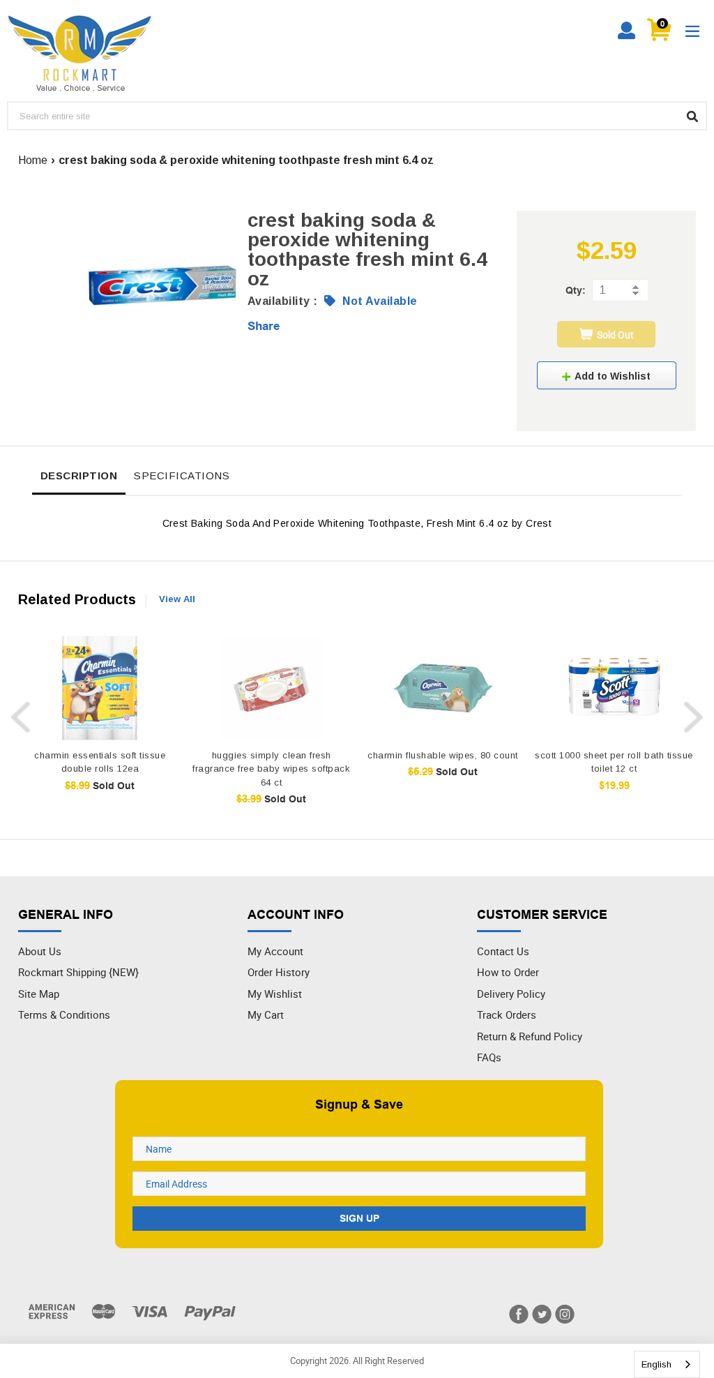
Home (32, 160)
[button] (606, 375)
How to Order (508, 972)
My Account (275, 951)
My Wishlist (275, 994)
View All (177, 599)
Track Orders (506, 1014)
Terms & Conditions (64, 1014)
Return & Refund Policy (529, 1036)
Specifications (181, 475)
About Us (39, 951)
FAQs (489, 1057)
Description (79, 475)
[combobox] (667, 1364)
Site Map (38, 994)
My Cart (266, 1014)
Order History (279, 972)
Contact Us (503, 951)
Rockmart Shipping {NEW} (78, 972)
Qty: (575, 290)
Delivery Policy (511, 994)
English (656, 1364)
